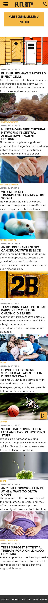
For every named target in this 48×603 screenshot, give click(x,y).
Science (5, 599)
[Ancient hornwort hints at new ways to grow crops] (24, 466)
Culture (26, 599)
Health (15, 599)
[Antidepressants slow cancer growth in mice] (24, 225)
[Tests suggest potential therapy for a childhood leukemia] (24, 525)
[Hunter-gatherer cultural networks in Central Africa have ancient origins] (24, 107)
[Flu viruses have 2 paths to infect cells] (24, 51)
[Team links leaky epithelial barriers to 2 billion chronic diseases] (24, 284)
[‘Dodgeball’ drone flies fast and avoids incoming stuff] (24, 406)
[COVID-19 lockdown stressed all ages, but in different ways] (24, 347)
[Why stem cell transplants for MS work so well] (24, 169)
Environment (40, 599)
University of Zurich (10, 69)
